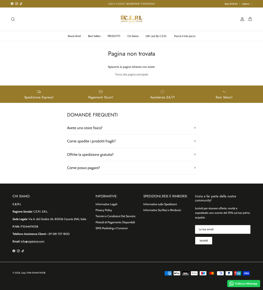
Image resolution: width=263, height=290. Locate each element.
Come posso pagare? (83, 167)
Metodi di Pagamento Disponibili (115, 222)
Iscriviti (204, 240)
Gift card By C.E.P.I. (156, 35)
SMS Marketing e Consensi (112, 228)
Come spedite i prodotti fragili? (91, 141)
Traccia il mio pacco (184, 35)
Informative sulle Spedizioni (160, 204)
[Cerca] (13, 19)
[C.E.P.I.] (131, 19)
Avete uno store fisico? (85, 128)
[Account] (241, 19)
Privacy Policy (104, 210)
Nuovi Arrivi (74, 35)
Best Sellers (94, 35)
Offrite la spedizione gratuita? (90, 154)
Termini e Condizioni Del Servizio (115, 216)
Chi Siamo (132, 35)
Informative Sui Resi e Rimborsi (162, 210)
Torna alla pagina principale (131, 74)
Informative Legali (106, 204)
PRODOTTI (114, 35)
